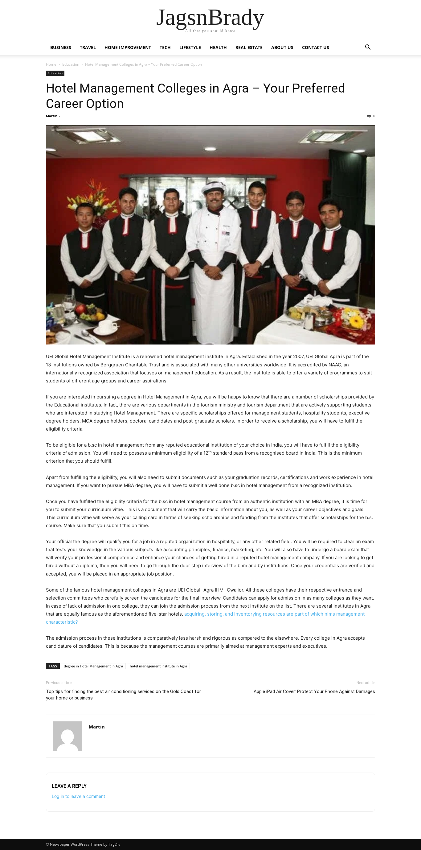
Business (60, 47)
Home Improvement (127, 47)
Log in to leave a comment (78, 796)
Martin (51, 115)
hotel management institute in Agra (158, 666)
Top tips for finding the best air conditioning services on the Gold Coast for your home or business (123, 695)
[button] (367, 48)
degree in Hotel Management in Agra (93, 666)
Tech (165, 47)
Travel (88, 47)
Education (70, 64)
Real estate (249, 47)
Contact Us (315, 47)
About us (282, 47)
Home (51, 64)
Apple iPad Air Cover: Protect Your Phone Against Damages (314, 691)
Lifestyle (190, 47)
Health (218, 47)
